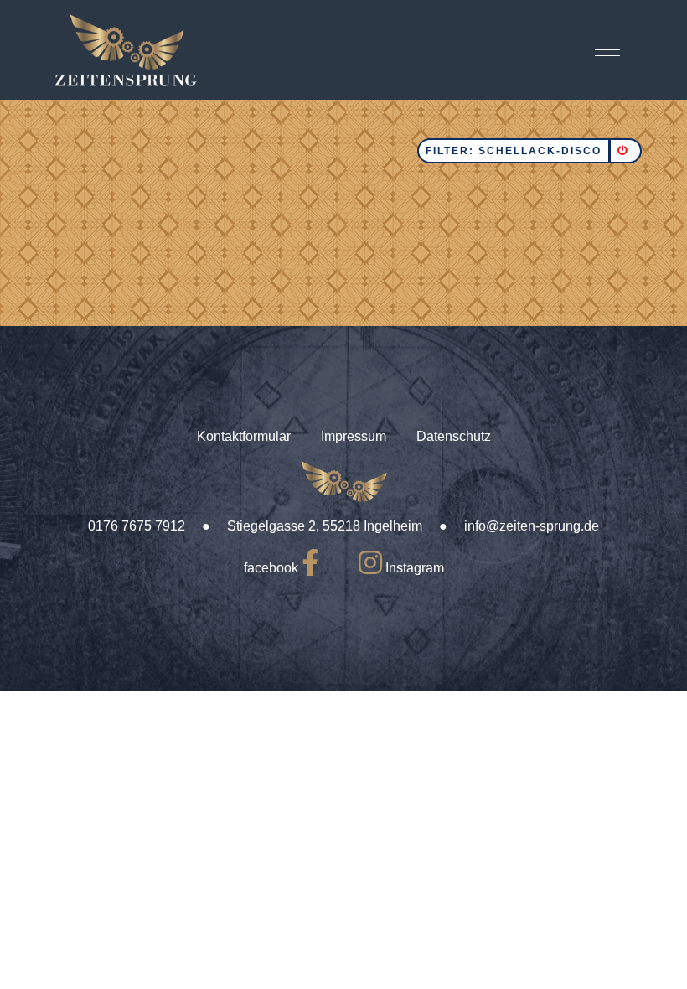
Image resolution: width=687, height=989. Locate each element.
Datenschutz (453, 436)
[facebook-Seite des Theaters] (310, 568)
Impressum (353, 436)
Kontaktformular (244, 436)
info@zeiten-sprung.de (531, 526)
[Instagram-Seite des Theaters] (370, 568)
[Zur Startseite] (125, 50)
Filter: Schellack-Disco (514, 151)
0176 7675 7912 (136, 526)
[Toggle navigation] (607, 49)
